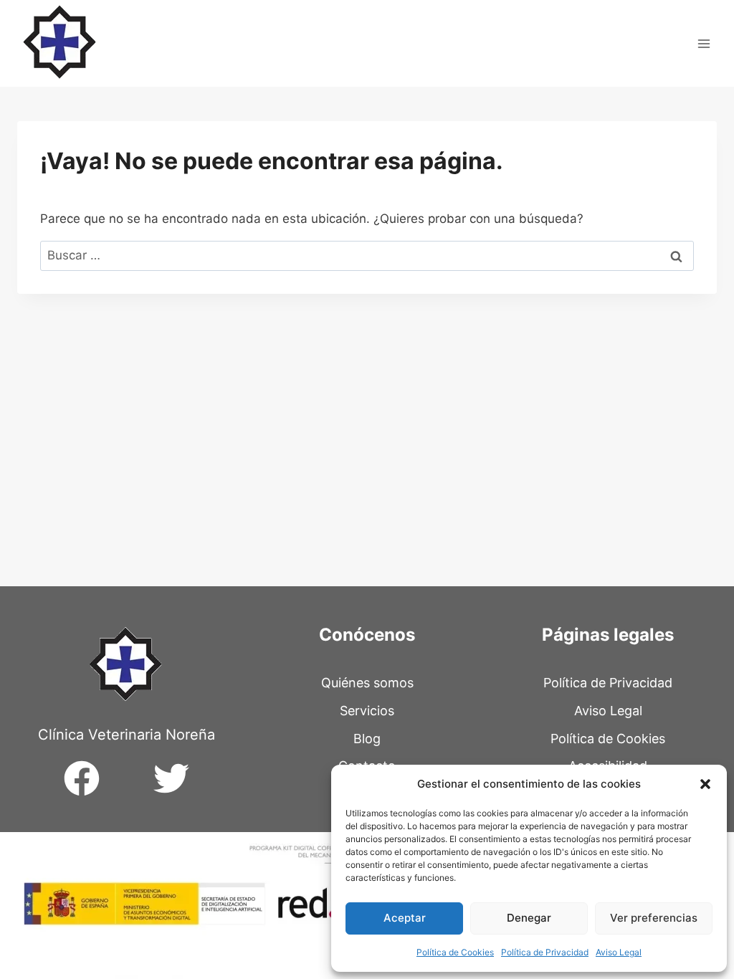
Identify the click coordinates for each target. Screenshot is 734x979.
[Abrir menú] (703, 43)
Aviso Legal (619, 952)
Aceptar (404, 918)
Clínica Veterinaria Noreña (126, 734)
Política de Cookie (604, 738)
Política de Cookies (455, 952)
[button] (705, 784)
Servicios (367, 710)
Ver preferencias (653, 918)
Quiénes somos (367, 682)
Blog (367, 738)
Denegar (529, 918)
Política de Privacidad (544, 952)
